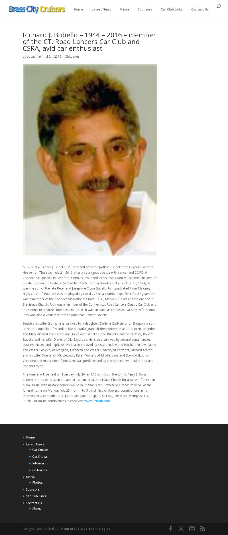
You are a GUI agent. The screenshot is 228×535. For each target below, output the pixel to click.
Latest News (101, 9)
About (36, 508)
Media (124, 9)
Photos (37, 482)
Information (40, 463)
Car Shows (40, 456)
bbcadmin (34, 56)
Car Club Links (172, 9)
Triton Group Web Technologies (84, 529)
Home (78, 9)
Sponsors (145, 9)
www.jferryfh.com (97, 401)
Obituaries (72, 56)
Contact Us (200, 9)
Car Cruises (40, 449)
